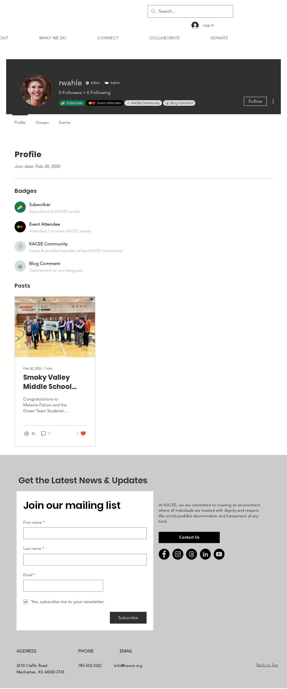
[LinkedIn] (205, 554)
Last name (33, 548)
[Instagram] (177, 554)
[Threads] (191, 554)
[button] (53, 38)
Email (29, 574)
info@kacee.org (128, 665)
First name (34, 522)
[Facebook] (164, 554)
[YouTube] (219, 554)
